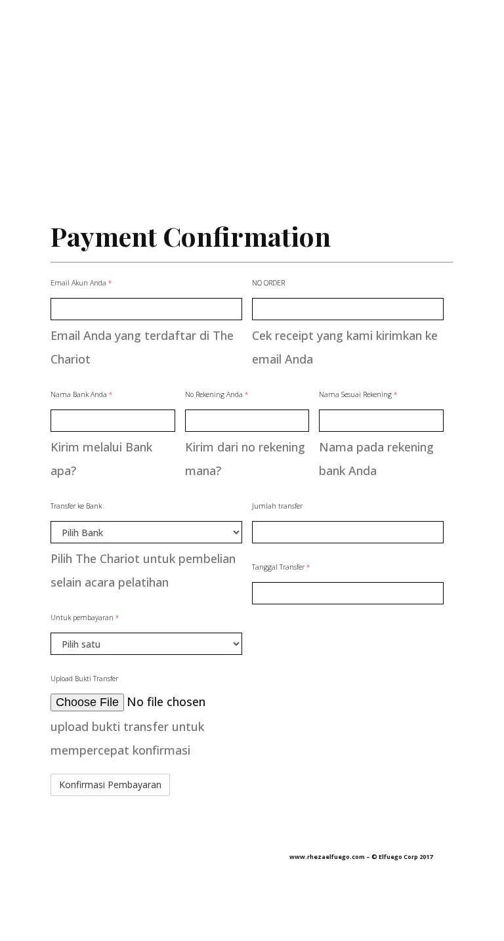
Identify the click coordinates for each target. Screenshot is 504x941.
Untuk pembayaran (85, 617)
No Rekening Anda (216, 394)
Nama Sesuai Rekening (358, 394)
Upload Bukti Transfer (84, 678)
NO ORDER (268, 282)
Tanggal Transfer (281, 567)
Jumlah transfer (277, 506)
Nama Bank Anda (81, 394)
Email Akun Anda (81, 282)
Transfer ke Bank (76, 506)
